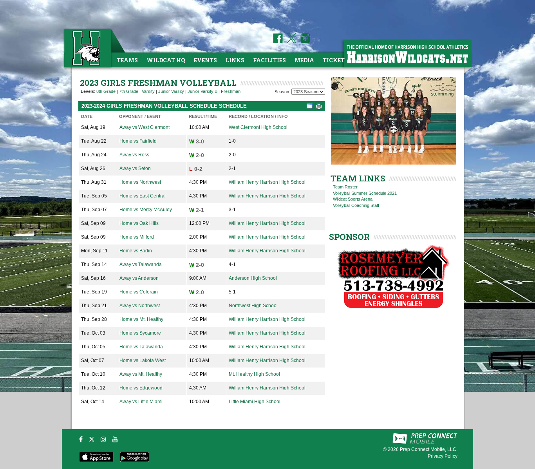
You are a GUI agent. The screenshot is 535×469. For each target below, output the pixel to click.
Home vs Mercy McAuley (145, 209)
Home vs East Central (142, 196)
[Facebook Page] (278, 41)
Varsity (148, 91)
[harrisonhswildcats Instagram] (304, 41)
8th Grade (106, 91)
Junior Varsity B (202, 91)
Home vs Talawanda (141, 346)
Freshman (230, 91)
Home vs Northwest (140, 182)
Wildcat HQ (165, 60)
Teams (127, 60)
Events (205, 60)
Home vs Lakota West (142, 360)
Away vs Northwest (139, 305)
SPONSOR (349, 236)
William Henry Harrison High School (267, 182)
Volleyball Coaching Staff (356, 205)
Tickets (335, 60)
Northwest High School (253, 305)
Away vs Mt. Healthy (140, 374)
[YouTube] (115, 439)
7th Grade (128, 91)
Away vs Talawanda (140, 264)
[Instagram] (103, 439)
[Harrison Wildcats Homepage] (407, 53)
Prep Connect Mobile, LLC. (428, 449)
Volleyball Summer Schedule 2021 (365, 193)
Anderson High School (253, 278)
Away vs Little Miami (141, 401)
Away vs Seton (135, 168)
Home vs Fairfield (138, 141)
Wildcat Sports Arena (352, 199)
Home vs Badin (135, 251)
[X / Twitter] (91, 439)
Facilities (269, 60)
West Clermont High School (258, 127)
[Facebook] (81, 439)
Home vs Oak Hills (139, 223)
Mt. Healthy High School (254, 374)
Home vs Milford (136, 237)
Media (304, 60)
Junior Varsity (171, 91)
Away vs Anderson (139, 278)
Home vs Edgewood (141, 388)
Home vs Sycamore (140, 333)
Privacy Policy (442, 456)
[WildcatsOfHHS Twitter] (290, 41)
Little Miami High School (254, 401)
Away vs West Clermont (144, 127)
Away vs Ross (134, 155)
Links (235, 60)
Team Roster (345, 187)
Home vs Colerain (138, 292)
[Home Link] (86, 48)
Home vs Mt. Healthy (141, 319)
